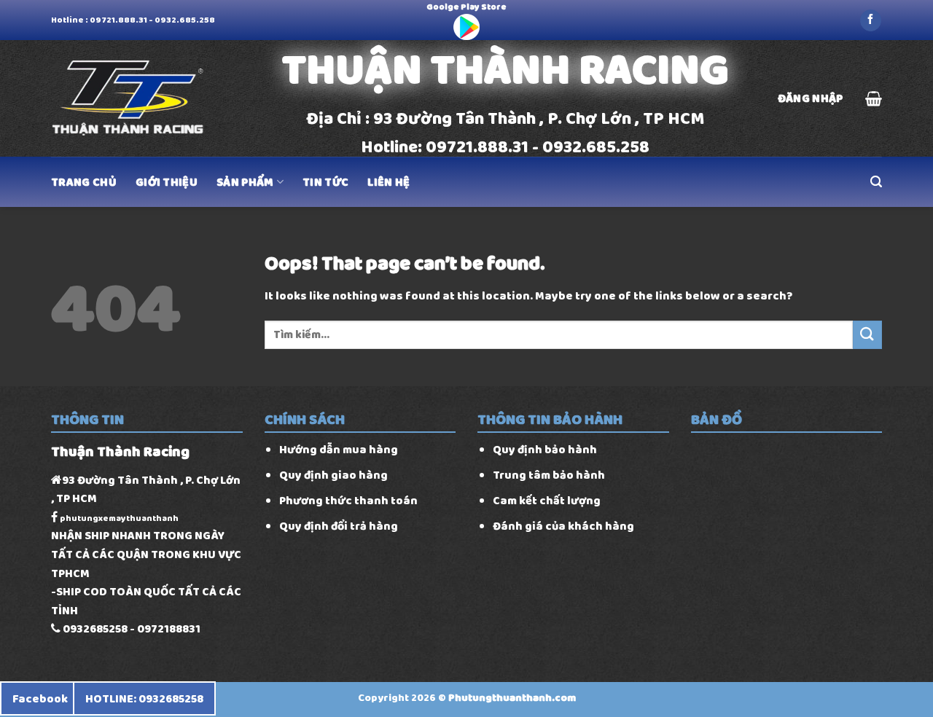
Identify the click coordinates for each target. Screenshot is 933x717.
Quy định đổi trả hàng (338, 525)
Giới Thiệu (167, 181)
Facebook (40, 698)
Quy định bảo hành (545, 449)
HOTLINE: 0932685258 (144, 698)
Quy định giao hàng (333, 474)
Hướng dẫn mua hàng (338, 449)
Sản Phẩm (245, 181)
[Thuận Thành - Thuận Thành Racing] (131, 98)
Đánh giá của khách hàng (563, 525)
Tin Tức (325, 181)
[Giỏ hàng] (873, 98)
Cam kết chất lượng (547, 500)
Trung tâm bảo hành (549, 474)
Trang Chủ (84, 181)
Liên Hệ (388, 181)
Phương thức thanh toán (348, 500)
